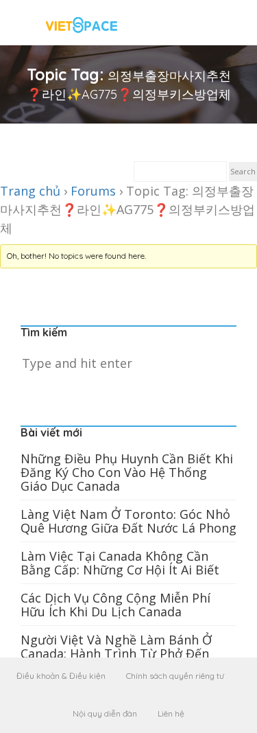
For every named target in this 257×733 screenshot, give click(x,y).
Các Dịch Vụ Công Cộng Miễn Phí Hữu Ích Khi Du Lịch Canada (115, 605)
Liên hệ (171, 713)
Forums (93, 191)
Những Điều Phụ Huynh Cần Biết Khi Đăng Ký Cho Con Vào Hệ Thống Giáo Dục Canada (127, 472)
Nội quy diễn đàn (105, 713)
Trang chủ (30, 191)
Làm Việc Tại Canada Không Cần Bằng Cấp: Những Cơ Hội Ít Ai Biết (120, 563)
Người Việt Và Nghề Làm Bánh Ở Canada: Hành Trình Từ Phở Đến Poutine (116, 653)
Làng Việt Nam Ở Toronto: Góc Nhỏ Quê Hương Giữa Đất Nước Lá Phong (128, 521)
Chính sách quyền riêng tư (175, 676)
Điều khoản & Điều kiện (61, 676)
